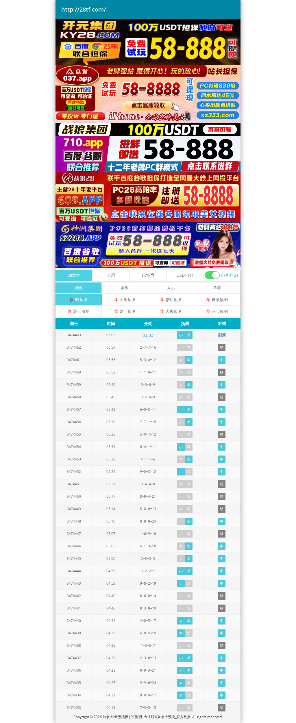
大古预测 (173, 311)
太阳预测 (127, 299)
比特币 (148, 275)
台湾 (111, 275)
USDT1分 (185, 275)
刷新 (222, 335)
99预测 (81, 299)
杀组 (125, 287)
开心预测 (220, 311)
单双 (217, 287)
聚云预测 (81, 311)
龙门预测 (127, 311)
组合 (78, 287)
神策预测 (220, 299)
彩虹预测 (173, 299)
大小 (171, 287)
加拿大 (74, 275)
